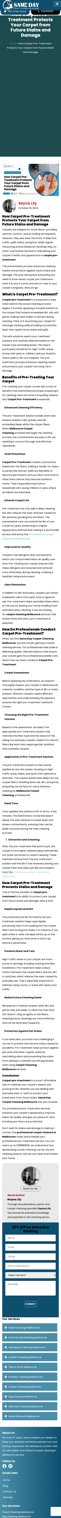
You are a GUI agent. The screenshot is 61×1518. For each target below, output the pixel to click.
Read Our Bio (30, 1188)
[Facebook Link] (4, 1466)
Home (12, 43)
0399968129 (47, 11)
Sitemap (8, 1497)
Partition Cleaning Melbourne (25, 1377)
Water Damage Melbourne (24, 1327)
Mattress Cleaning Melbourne (25, 1406)
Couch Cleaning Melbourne (18, 1512)
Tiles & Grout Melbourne (22, 1367)
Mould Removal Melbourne (23, 1416)
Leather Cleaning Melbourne (24, 1357)
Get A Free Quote (17, 11)
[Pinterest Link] (10, 1466)
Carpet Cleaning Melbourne (24, 1386)
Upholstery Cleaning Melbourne (26, 1347)
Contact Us (9, 1491)
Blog (5, 1486)
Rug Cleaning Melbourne (22, 1396)
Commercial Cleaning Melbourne (27, 1337)
